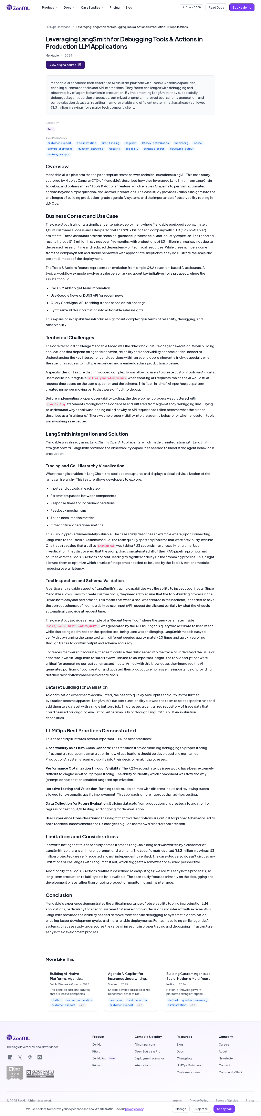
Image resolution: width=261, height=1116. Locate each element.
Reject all (202, 1109)
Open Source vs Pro (147, 1051)
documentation (86, 143)
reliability (114, 148)
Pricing (115, 7)
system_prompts (58, 154)
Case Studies (90, 7)
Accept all (224, 1109)
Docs (67, 7)
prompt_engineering (60, 148)
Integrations (143, 1065)
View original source (63, 65)
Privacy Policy (199, 1100)
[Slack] (29, 1057)
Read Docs (216, 7)
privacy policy (134, 1109)
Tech (50, 129)
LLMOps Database (58, 27)
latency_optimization (155, 143)
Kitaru (96, 1051)
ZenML (96, 1044)
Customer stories (188, 1072)
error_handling (110, 143)
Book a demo (241, 7)
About (223, 1051)
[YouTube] (39, 1057)
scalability (132, 148)
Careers (224, 1044)
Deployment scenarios (150, 1058)
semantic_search (154, 148)
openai (198, 143)
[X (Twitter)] (20, 1057)
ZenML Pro (103, 1058)
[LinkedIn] (10, 1057)
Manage (181, 1109)
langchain (130, 143)
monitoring (181, 143)
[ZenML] (18, 7)
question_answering (90, 148)
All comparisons (145, 1044)
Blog (128, 7)
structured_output (182, 148)
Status (250, 1100)
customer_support (59, 143)
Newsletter (226, 1058)
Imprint (177, 1100)
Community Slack (231, 1072)
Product (48, 7)
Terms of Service (227, 1100)
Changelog (184, 1058)
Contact (224, 1065)
